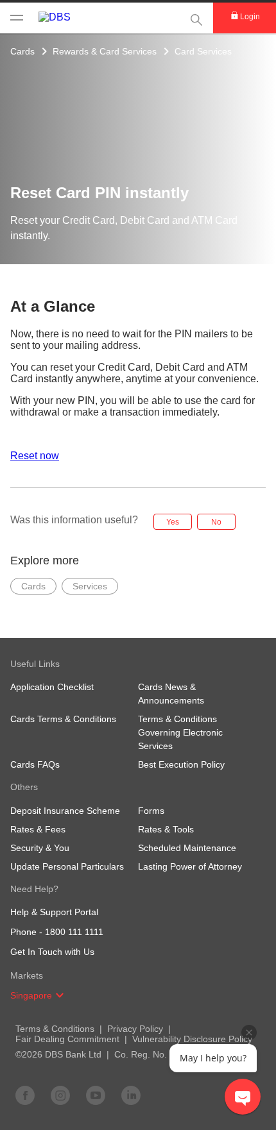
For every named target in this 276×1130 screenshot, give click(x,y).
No (216, 522)
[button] (59, 995)
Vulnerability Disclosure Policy (192, 1039)
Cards (22, 51)
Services (90, 586)
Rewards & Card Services (105, 51)
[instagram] (60, 1094)
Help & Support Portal (54, 912)
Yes (172, 522)
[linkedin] (131, 1094)
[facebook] (25, 1094)
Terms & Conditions (54, 1029)
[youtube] (95, 1094)
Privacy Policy (135, 1029)
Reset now (34, 455)
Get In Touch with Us (52, 952)
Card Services (203, 51)
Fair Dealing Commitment (67, 1039)
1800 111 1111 (74, 932)
